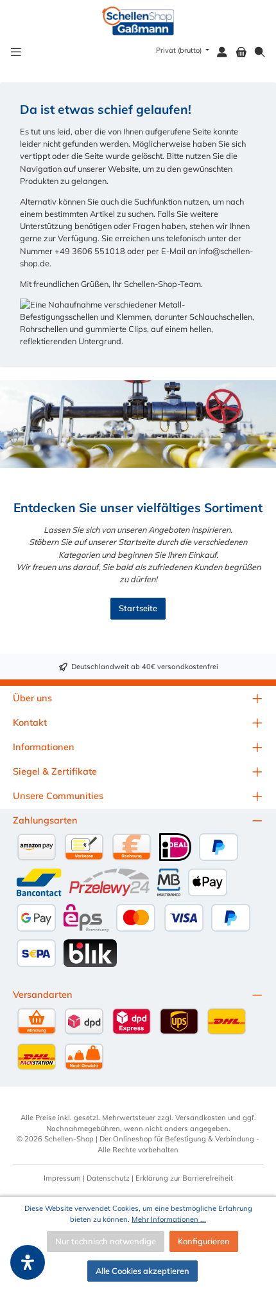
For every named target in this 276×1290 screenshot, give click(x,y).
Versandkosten (200, 1117)
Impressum (62, 1178)
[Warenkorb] (241, 52)
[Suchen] (260, 52)
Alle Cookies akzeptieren (142, 1271)
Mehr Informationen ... (169, 1219)
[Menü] (16, 52)
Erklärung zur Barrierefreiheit (184, 1178)
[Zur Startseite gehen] (138, 20)
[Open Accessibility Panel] (28, 1262)
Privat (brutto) (179, 50)
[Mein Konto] (222, 52)
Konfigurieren (204, 1241)
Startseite (138, 608)
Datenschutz (108, 1178)
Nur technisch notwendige (105, 1241)
